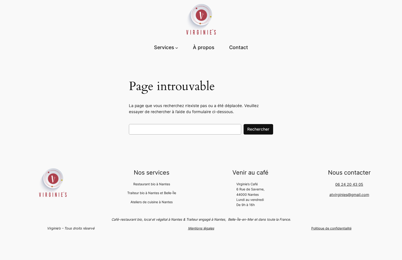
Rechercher (258, 129)
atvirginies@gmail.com (349, 194)
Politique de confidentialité (331, 228)
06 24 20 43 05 (349, 184)
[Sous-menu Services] (176, 47)
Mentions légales (201, 228)
